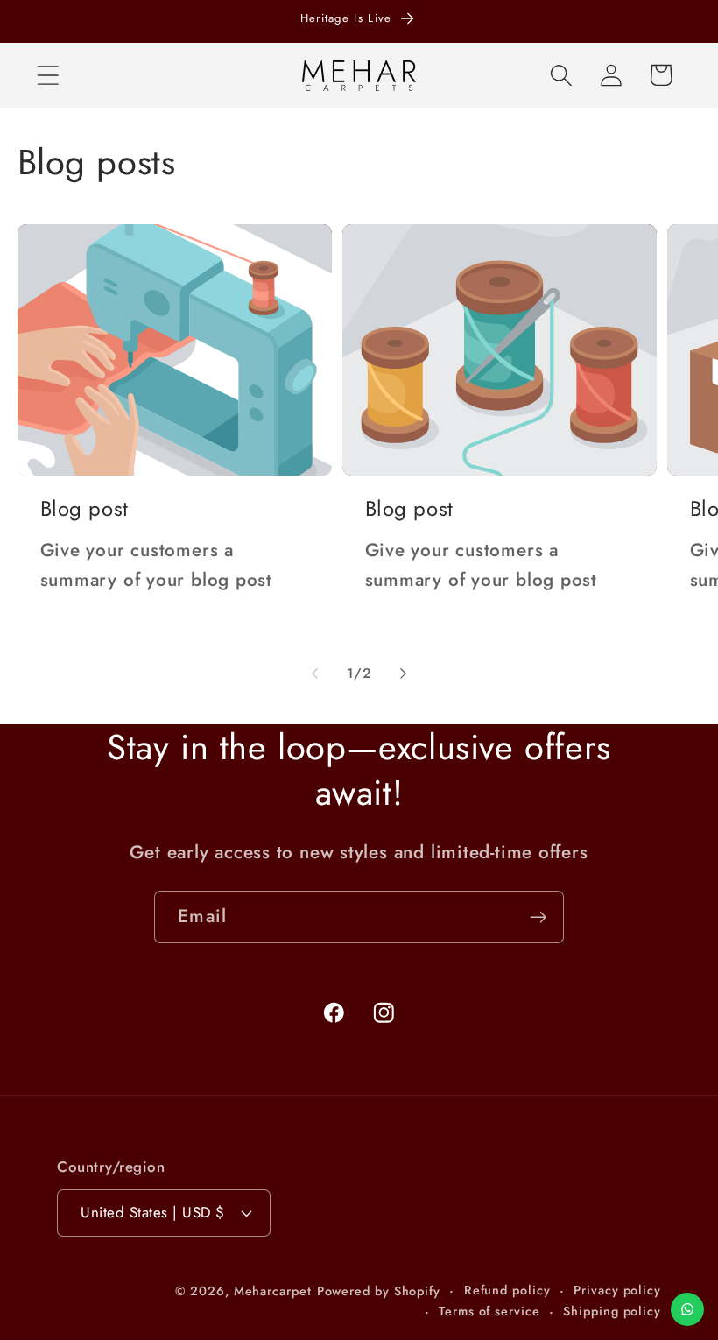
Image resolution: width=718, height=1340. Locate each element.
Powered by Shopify (378, 1291)
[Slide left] (314, 673)
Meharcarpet (273, 1291)
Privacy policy (617, 1290)
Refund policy (507, 1290)
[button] (48, 75)
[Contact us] (687, 1309)
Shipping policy (612, 1311)
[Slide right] (403, 673)
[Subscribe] (538, 917)
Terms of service (489, 1311)
